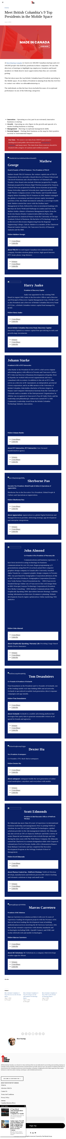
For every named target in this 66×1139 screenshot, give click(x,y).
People (7, 7)
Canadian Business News (8, 1103)
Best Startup (21, 1039)
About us (3, 1085)
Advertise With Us (6, 1088)
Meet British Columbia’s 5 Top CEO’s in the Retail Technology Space (49, 994)
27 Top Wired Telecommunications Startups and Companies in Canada (17, 1111)
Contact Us (4, 1091)
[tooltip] (22, 1033)
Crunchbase (45, 142)
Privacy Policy (5, 1097)
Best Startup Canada (14, 63)
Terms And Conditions (7, 1094)
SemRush (11, 145)
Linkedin (14, 243)
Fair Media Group (47, 1136)
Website (14, 262)
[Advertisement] (33, 106)
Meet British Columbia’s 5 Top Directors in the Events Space (13, 994)
